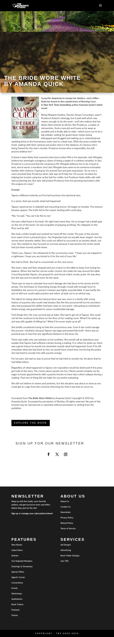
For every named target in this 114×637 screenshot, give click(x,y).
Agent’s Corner (18, 577)
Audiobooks (17, 599)
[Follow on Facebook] (48, 454)
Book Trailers (17, 604)
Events (14, 588)
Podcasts (15, 610)
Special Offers (17, 572)
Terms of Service (68, 529)
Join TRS (64, 561)
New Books (16, 545)
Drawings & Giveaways (22, 567)
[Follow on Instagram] (65, 454)
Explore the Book (30, 423)
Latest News (17, 550)
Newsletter (65, 512)
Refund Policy (66, 523)
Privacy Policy (66, 518)
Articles (14, 556)
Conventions (17, 583)
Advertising (65, 550)
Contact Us (65, 507)
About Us (64, 501)
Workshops (16, 594)
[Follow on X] (57, 454)
